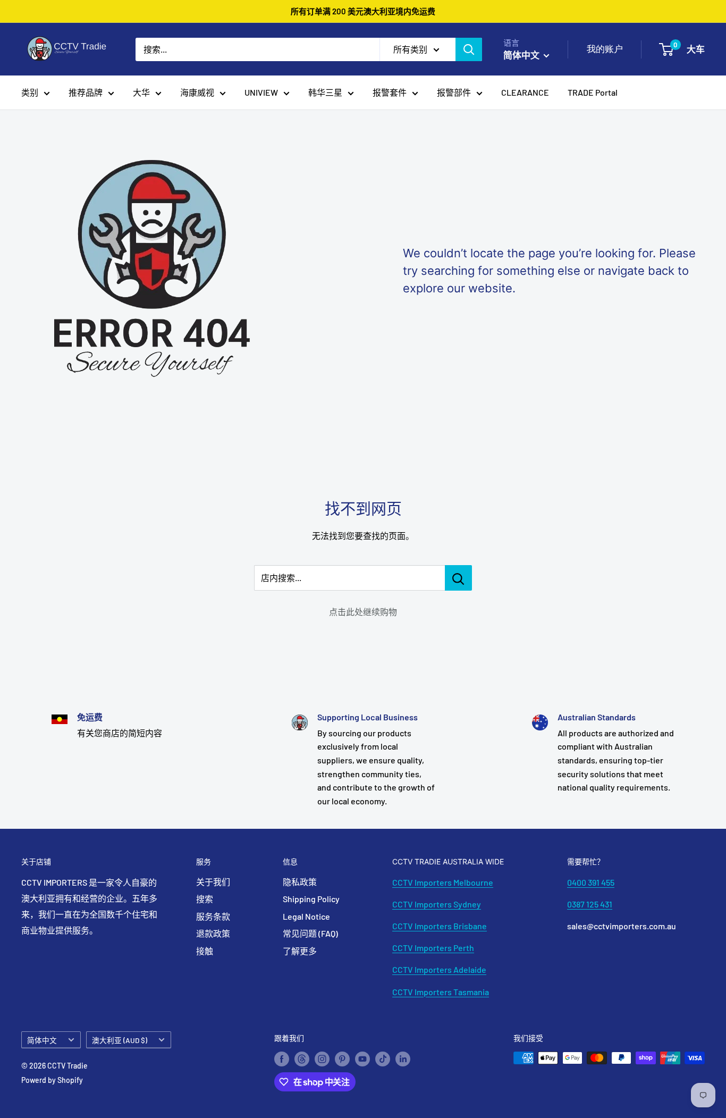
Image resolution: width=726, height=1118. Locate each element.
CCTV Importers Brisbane (439, 926)
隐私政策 (300, 882)
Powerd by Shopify (52, 1080)
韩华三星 (325, 92)
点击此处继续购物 (363, 612)
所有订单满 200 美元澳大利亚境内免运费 (363, 11)
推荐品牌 (86, 92)
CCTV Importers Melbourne (442, 882)
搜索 (204, 899)
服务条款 (213, 916)
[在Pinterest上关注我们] (342, 1059)
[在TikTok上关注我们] (382, 1059)
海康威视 (197, 92)
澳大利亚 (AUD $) (119, 1040)
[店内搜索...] (458, 578)
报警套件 (390, 92)
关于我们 (213, 882)
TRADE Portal (593, 92)
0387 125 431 (589, 904)
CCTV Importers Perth (433, 948)
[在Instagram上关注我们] (322, 1059)
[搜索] (468, 49)
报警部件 (454, 92)
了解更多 (300, 951)
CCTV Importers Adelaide (439, 969)
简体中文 (42, 1040)
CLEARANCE (525, 92)
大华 (141, 92)
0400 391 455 (590, 882)
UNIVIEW (261, 92)
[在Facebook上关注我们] (281, 1059)
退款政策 (213, 933)
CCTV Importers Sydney (436, 904)
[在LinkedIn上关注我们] (402, 1059)
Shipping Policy (311, 899)
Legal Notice (306, 916)
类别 (29, 92)
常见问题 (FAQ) (310, 933)
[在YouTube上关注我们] (362, 1059)
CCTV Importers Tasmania (440, 992)
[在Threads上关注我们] (301, 1059)
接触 (204, 951)
